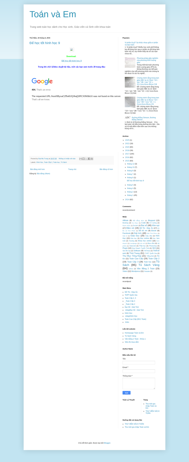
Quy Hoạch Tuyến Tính (140, 248)
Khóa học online (145, 241)
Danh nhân (126, 225)
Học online (144, 238)
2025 (127, 140)
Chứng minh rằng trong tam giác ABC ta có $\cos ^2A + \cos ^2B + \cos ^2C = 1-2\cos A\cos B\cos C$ (148, 101)
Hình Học (39, 162)
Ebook (153, 231)
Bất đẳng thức (138, 220)
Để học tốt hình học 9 (45, 43)
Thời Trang (134, 253)
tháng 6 (130, 178)
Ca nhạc (135, 223)
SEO (154, 248)
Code (143, 223)
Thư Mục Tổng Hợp (132, 256)
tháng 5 (130, 185)
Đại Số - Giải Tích (132, 307)
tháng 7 (130, 174)
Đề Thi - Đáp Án (146, 228)
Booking (125, 223)
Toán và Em (53, 14)
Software (137, 251)
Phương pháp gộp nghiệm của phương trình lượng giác (147, 60)
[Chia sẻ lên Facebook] (89, 158)
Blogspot (151, 220)
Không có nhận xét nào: (67, 158)
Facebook (127, 233)
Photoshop (153, 246)
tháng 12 (131, 164)
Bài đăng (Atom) (43, 174)
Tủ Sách (64, 162)
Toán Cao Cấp (136, 258)
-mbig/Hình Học (131, 316)
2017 (127, 154)
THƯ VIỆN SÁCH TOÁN (134, 424)
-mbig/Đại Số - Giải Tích (134, 310)
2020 (127, 147)
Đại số (144, 225)
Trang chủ (72, 169)
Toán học (56, 162)
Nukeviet (132, 246)
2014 (127, 200)
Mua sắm (151, 243)
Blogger (107, 443)
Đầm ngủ (155, 225)
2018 (127, 150)
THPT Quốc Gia (151, 253)
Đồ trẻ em (143, 231)
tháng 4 (130, 188)
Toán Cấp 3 (133, 262)
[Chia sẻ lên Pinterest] (91, 158)
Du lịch (135, 225)
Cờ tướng (153, 223)
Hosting (131, 241)
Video (125, 271)
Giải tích (138, 233)
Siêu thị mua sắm (132, 342)
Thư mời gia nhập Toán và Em (151, 406)
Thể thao (147, 251)
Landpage (133, 243)
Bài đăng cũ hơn (106, 169)
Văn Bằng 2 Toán (145, 268)
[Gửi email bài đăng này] (80, 158)
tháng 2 (130, 192)
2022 (127, 144)
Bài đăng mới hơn (37, 169)
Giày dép (148, 236)
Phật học (142, 246)
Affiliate (125, 220)
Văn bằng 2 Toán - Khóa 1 (135, 339)
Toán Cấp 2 (48, 162)
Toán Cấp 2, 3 (130, 298)
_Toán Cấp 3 (130, 301)
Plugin (125, 248)
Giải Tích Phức (152, 233)
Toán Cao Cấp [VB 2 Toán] (135, 319)
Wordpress (135, 271)
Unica (131, 269)
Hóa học (133, 238)
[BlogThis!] (83, 158)
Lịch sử (142, 243)
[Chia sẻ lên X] (86, 158)
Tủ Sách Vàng (149, 264)
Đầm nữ (130, 228)
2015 (127, 161)
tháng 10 (131, 167)
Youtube (147, 271)
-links (127, 322)
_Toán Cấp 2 (130, 304)
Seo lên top (127, 251)
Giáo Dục (135, 235)
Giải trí (125, 236)
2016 (127, 157)
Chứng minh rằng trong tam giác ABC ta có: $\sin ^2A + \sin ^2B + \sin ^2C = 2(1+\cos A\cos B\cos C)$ (148, 81)
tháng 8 (130, 171)
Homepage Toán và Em (134, 333)
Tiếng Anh (150, 256)
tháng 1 (130, 195)
